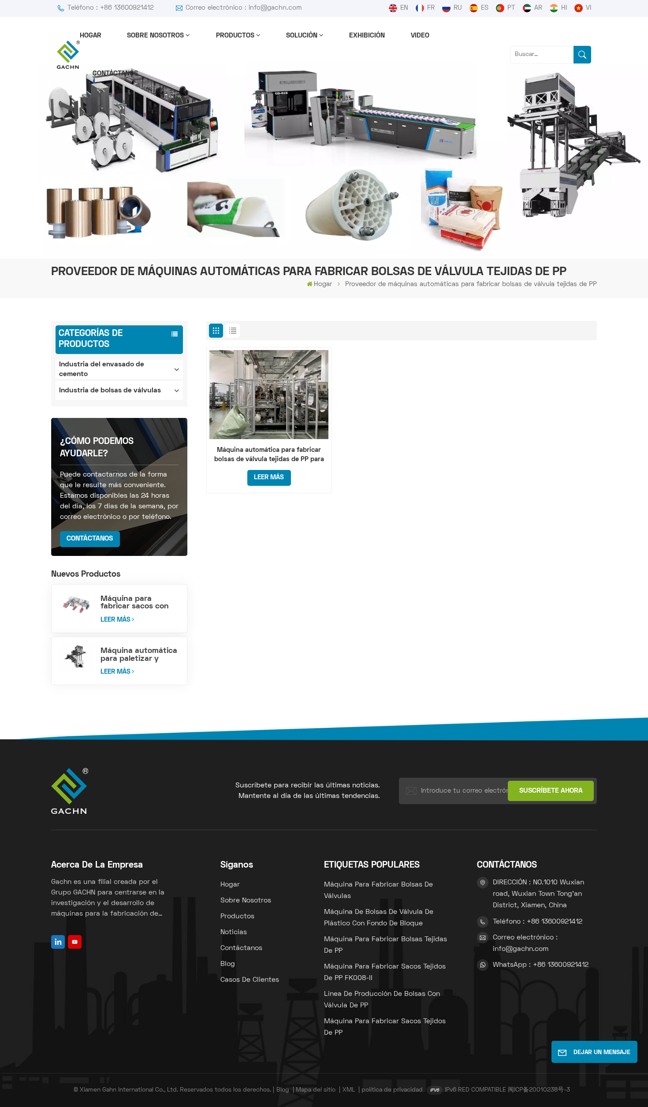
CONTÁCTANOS (90, 539)
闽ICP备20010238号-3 (539, 1090)
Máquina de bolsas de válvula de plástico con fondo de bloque (378, 918)
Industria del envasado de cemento (101, 369)
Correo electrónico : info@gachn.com (244, 8)
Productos (235, 36)
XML (349, 1090)
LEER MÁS (115, 620)
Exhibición (367, 36)
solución (301, 36)
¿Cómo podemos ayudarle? (97, 448)
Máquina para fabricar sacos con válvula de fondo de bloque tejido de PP (137, 602)
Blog (227, 964)
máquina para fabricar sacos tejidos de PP (385, 1027)
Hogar (90, 36)
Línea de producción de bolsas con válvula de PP (382, 1000)
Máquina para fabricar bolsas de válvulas (378, 890)
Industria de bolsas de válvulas (110, 391)
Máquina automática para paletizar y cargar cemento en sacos (139, 654)
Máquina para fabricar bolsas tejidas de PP (385, 945)
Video (420, 36)
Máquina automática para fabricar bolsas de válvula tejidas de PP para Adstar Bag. (269, 455)
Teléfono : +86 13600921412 (110, 8)
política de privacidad (392, 1090)
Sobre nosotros (155, 36)
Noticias (233, 932)
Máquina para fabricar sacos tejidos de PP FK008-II (385, 972)
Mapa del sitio (315, 1090)
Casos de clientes (249, 980)
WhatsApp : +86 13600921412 (540, 965)
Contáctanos (115, 74)
